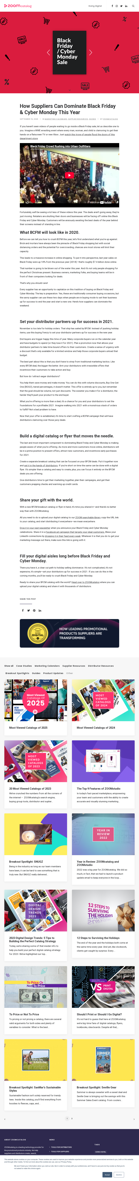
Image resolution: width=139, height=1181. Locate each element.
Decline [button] (119, 1175)
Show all (8, 666)
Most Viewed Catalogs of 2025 (28, 727)
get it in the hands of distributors (41, 465)
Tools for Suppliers (60, 1152)
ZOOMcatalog (110, 119)
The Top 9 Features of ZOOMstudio (98, 788)
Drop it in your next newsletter (35, 528)
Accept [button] (107, 1175)
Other (69, 673)
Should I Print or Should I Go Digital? (99, 1014)
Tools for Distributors (61, 1147)
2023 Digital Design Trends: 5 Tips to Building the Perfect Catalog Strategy (32, 939)
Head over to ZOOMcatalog (85, 582)
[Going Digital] (69, 633)
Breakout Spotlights (17, 673)
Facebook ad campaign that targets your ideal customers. (75, 532)
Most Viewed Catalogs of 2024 (96, 727)
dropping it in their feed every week (62, 536)
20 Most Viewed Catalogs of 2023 (30, 788)
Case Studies (24, 666)
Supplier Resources (78, 119)
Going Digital (95, 6)
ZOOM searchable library (87, 517)
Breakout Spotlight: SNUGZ (26, 861)
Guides (92, 119)
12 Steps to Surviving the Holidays (98, 938)
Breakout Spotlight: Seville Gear (96, 1087)
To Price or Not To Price (24, 1014)
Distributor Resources (101, 666)
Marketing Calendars (56, 119)
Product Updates (53, 673)
